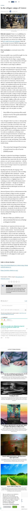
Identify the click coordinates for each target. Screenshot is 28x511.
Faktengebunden (19, 276)
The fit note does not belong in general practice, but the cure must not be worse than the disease (14, 374)
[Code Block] (13, 310)
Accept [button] (14, 506)
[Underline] (5, 310)
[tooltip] (9, 282)
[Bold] (2, 310)
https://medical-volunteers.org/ (9, 270)
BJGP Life (15, 11)
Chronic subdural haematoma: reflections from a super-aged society (14, 457)
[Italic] (3, 310)
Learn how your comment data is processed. (13, 314)
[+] (18, 309)
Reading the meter (14, 395)
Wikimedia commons (5, 278)
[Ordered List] (8, 310)
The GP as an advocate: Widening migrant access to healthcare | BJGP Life (12, 327)
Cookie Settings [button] (7, 506)
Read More (11, 502)
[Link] (15, 310)
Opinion (2, 5)
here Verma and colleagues (11, 41)
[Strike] (7, 310)
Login (25, 301)
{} (16, 309)
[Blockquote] (12, 310)
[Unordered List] (10, 310)
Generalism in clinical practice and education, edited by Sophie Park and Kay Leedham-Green (14, 426)
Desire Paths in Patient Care (14, 486)
